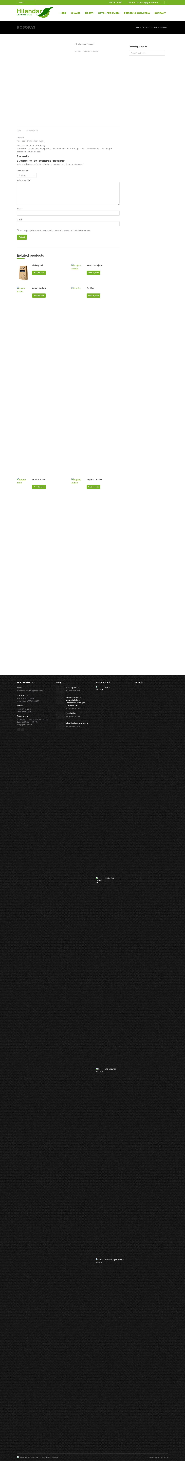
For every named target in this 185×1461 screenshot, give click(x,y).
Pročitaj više (39, 273)
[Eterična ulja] (149, 711)
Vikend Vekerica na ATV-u (77, 723)
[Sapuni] (149, 701)
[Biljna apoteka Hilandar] (159, 720)
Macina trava (39, 479)
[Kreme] (159, 691)
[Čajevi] (140, 691)
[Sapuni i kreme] (140, 701)
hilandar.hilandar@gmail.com (143, 2)
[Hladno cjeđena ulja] (159, 711)
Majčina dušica (94, 479)
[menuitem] (63, 13)
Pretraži (162, 53)
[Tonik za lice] (140, 711)
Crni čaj (90, 288)
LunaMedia (53, 1457)
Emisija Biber (71, 713)
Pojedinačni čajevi (90, 51)
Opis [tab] (19, 130)
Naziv (20, 208)
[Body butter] (149, 691)
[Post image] (60, 690)
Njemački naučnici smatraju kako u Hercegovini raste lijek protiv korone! (75, 701)
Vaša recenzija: (24, 180)
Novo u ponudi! (72, 687)
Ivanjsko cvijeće (94, 265)
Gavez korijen (39, 288)
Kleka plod (37, 265)
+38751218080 (115, 2)
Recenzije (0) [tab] (32, 130)
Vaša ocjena (23, 170)
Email (20, 219)
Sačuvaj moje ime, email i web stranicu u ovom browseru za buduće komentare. (55, 230)
